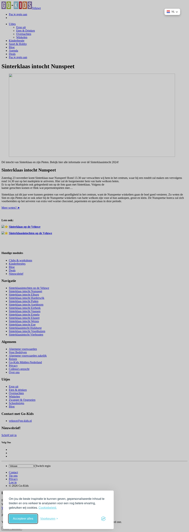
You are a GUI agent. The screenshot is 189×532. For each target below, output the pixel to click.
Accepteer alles (23, 518)
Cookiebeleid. (48, 507)
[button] (172, 12)
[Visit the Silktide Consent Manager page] (103, 518)
